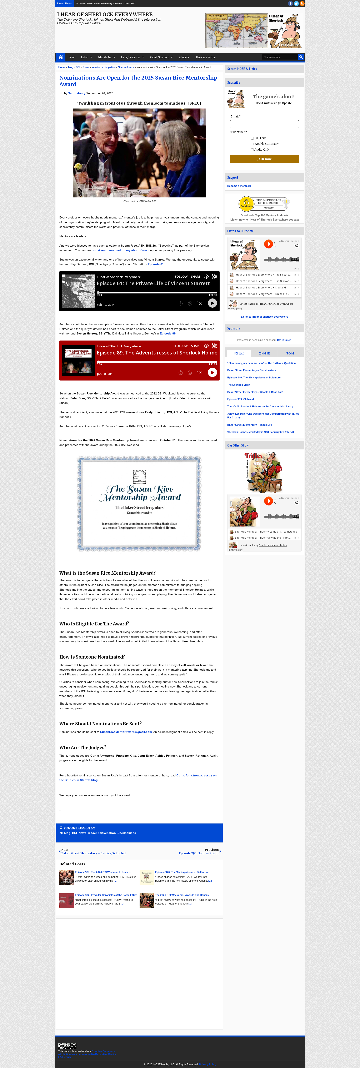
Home (60, 57)
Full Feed (260, 138)
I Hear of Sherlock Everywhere (104, 14)
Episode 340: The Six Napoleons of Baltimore (254, 377)
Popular (239, 353)
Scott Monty (77, 93)
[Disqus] (139, 974)
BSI (74, 833)
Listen (84, 57)
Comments (264, 353)
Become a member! (239, 186)
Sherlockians (127, 833)
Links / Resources (130, 57)
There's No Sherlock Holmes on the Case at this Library (260, 406)
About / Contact (159, 57)
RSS (302, 3)
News (82, 833)
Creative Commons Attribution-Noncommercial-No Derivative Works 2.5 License (87, 1054)
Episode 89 (168, 333)
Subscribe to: (239, 132)
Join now (264, 159)
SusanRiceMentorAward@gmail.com (126, 732)
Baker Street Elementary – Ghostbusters (251, 370)
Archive (290, 353)
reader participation (102, 833)
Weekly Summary (266, 144)
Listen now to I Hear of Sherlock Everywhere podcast (264, 219)
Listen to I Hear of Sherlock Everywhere (264, 316)
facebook (290, 3)
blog (67, 833)
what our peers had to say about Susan (121, 250)
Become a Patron (206, 57)
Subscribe (184, 57)
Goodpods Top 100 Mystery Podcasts (265, 215)
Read (72, 57)
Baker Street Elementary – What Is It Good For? (255, 392)
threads (296, 3)
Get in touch (284, 340)
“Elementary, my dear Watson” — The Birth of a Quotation (261, 363)
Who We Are (104, 57)
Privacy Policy (207, 1064)
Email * (236, 116)
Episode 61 (156, 264)
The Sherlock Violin (238, 384)
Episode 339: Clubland (240, 399)
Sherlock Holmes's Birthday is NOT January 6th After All (260, 432)
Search (301, 57)
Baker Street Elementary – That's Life (249, 424)
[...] (115, 880)
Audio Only (262, 149)
